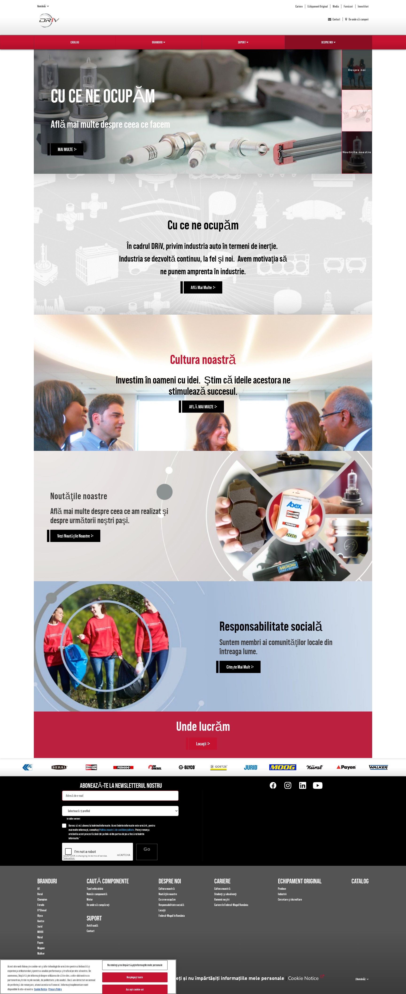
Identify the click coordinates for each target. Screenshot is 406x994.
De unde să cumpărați (98, 905)
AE (38, 888)
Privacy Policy (55, 989)
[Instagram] (288, 785)
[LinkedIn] (302, 785)
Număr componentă (97, 894)
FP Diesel (42, 910)
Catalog (74, 42)
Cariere (299, 6)
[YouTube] (317, 785)
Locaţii (162, 910)
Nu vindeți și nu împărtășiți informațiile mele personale (221, 978)
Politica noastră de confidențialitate (116, 830)
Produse (282, 888)
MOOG (40, 932)
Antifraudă (92, 925)
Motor (90, 899)
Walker (41, 953)
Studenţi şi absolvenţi (225, 894)
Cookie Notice (303, 978)
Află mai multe (201, 287)
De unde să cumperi (358, 19)
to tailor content (73, 818)
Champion (42, 899)
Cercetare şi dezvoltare (290, 899)
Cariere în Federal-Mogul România (231, 905)
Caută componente (108, 881)
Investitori (363, 6)
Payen (40, 942)
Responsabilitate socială (171, 905)
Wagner (41, 948)
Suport (242, 42)
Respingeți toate (135, 977)
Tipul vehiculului (95, 888)
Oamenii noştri (222, 899)
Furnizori (348, 6)
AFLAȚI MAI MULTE (71, 147)
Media (336, 6)
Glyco (40, 915)
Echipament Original (318, 6)
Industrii (282, 894)
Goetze (40, 921)
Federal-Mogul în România (172, 915)
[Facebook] (273, 785)
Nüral (40, 937)
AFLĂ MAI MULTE (201, 406)
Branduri (157, 42)
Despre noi (327, 42)
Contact (336, 19)
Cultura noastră (167, 888)
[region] (88, 976)
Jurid (39, 926)
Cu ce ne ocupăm (167, 899)
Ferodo (40, 905)
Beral (40, 894)
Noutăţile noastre (168, 894)
